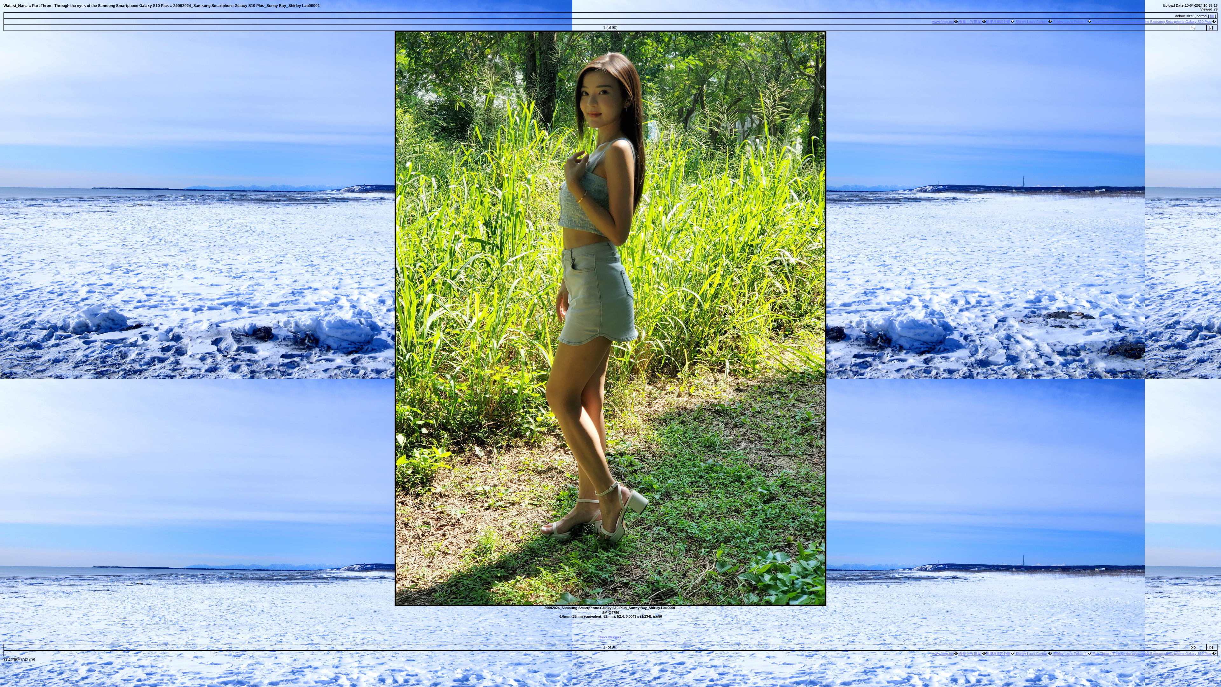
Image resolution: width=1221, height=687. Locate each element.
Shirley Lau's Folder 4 (1069, 22)
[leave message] (610, 636)
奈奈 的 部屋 (970, 22)
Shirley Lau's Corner (1031, 22)
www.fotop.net (943, 22)
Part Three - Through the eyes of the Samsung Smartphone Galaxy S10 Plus (1152, 22)
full (1212, 16)
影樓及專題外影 (998, 22)
